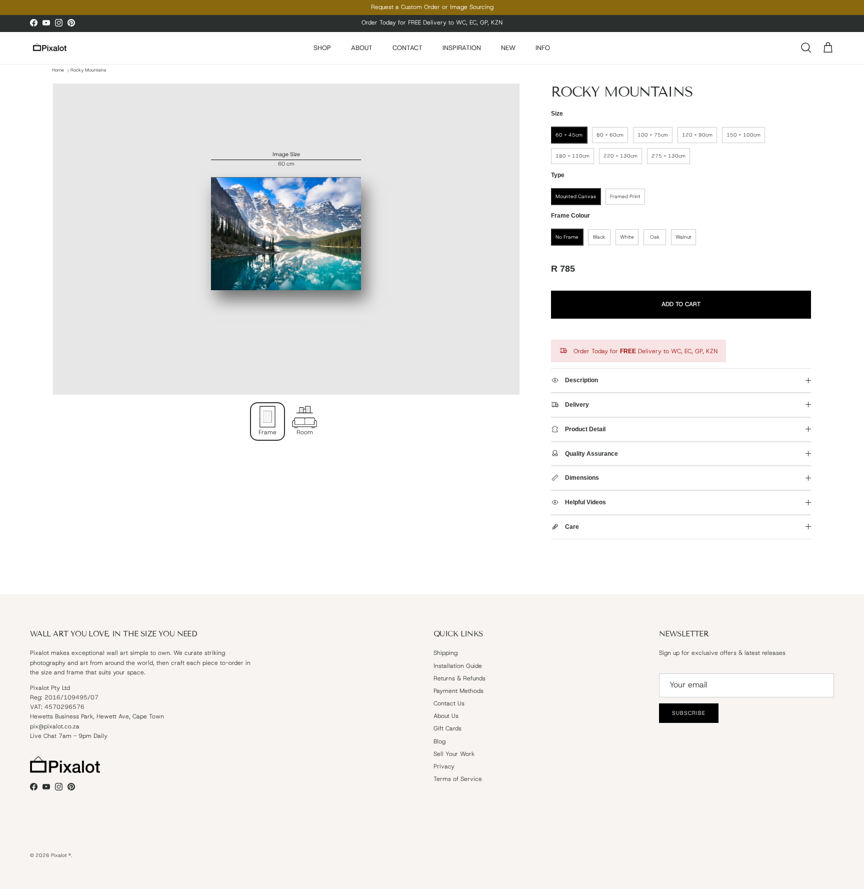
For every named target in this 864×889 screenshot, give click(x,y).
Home (58, 71)
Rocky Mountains (88, 71)
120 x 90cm (697, 135)
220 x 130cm (621, 156)
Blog (440, 741)
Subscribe (689, 712)
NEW (508, 48)
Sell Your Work (454, 754)
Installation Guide (458, 666)
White (627, 237)
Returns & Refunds (460, 678)
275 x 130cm (669, 156)
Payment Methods (459, 691)
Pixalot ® (61, 855)
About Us (446, 716)
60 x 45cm (569, 135)
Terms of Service (458, 779)
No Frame (567, 237)
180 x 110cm (573, 156)
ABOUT (361, 48)
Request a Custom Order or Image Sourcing (432, 7)
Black (599, 237)
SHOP (322, 48)
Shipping (446, 653)
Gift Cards (448, 728)
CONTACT (407, 48)
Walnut (684, 237)
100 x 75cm (653, 135)
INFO (543, 48)
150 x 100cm (743, 135)
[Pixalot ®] (50, 48)
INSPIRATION (461, 48)
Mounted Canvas (576, 196)
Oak (655, 237)
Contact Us (449, 703)
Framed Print (625, 196)
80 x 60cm (610, 135)
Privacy (444, 766)
